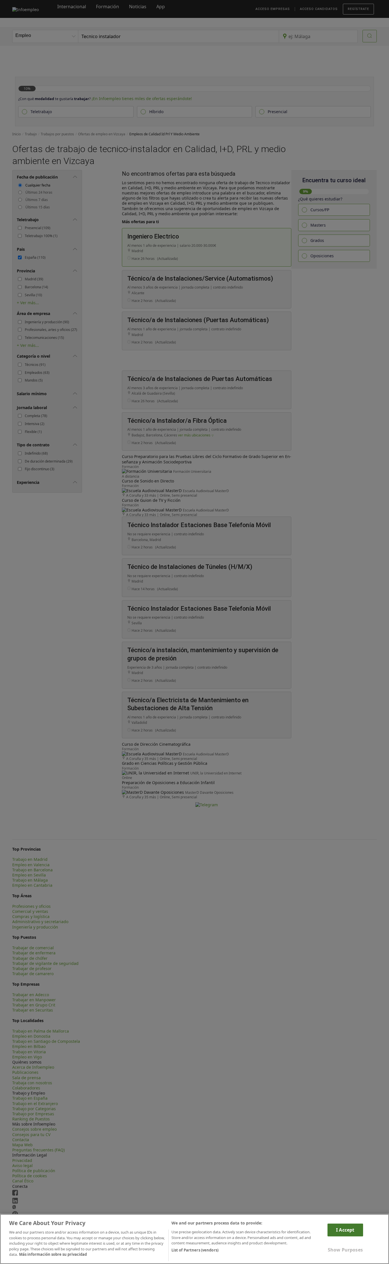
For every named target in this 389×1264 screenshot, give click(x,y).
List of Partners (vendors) (194, 1250)
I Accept (345, 1230)
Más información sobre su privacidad (53, 1254)
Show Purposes (345, 1250)
